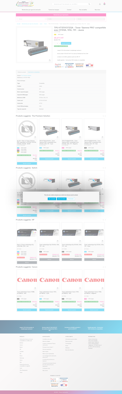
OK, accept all (52, 198)
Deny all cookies (61, 198)
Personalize (71, 198)
